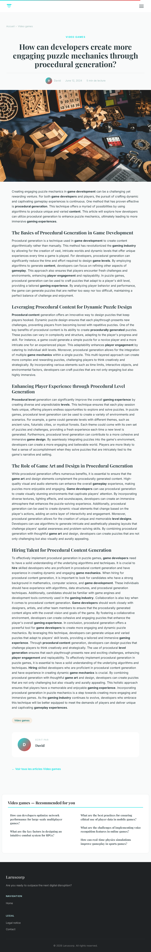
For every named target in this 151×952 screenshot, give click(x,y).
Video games (25, 26)
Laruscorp (15, 877)
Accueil (10, 26)
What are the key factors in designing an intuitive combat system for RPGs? (36, 833)
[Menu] (141, 6)
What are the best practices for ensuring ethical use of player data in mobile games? (108, 817)
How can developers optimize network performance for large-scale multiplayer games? (36, 819)
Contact (10, 929)
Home (9, 903)
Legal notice (13, 922)
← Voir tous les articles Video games (36, 769)
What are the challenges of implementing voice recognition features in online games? (111, 829)
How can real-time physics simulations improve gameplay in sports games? (106, 841)
